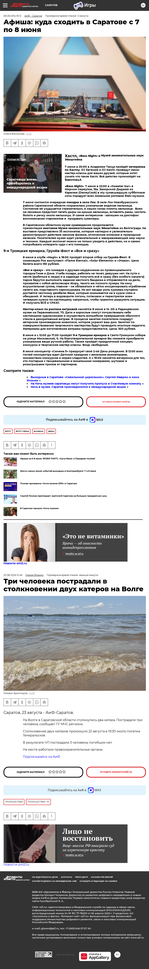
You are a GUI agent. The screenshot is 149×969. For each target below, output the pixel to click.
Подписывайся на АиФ (41, 757)
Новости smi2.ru (15, 563)
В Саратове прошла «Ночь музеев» (39, 508)
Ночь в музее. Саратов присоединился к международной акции (78, 387)
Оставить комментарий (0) (116, 402)
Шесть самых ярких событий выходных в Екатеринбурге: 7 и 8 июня (58, 471)
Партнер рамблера (65, 954)
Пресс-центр (81, 877)
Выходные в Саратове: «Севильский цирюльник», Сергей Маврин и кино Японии (83, 378)
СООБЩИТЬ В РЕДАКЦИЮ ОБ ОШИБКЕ (98, 881)
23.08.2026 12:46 (12, 575)
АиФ (29, 133)
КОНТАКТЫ (66, 877)
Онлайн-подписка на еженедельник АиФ (54, 881)
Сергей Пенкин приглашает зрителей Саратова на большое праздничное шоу (63, 496)
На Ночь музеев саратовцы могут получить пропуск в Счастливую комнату (86, 383)
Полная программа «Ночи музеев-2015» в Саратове (48, 483)
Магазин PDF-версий (102, 877)
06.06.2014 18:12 (12, 15)
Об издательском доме (45, 877)
